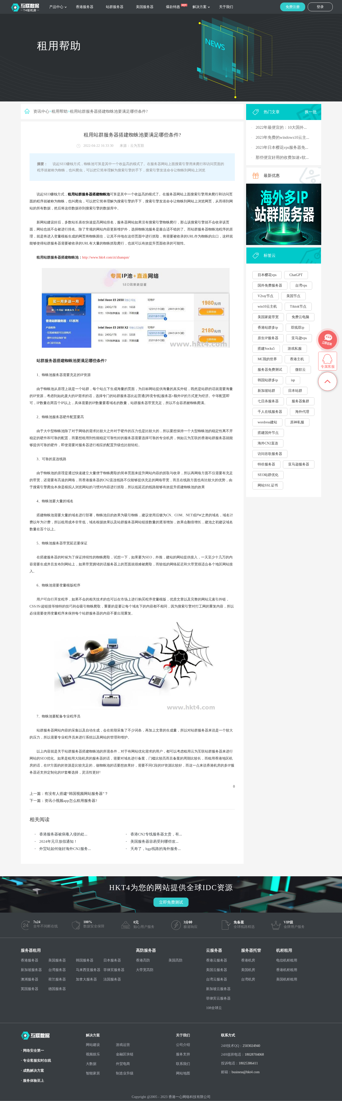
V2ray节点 (265, 296)
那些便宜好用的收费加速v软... (282, 157)
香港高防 (143, 960)
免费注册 (293, 7)
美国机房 (248, 970)
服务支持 (183, 1054)
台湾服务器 (57, 970)
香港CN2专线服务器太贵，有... (156, 834)
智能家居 (93, 1073)
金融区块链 (124, 1054)
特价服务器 (266, 464)
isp (293, 380)
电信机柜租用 (286, 960)
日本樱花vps (267, 275)
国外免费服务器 (270, 285)
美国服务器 (144, 7)
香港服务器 (84, 7)
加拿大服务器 (86, 979)
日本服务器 (112, 960)
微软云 (300, 370)
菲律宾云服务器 (218, 998)
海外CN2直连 (268, 443)
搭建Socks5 (266, 348)
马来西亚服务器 (88, 970)
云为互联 (137, 146)
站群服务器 (114, 7)
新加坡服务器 (31, 970)
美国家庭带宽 (268, 317)
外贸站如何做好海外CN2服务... (65, 849)
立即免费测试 (171, 902)
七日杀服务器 (268, 401)
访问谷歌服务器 (270, 454)
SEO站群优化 (268, 475)
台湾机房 (248, 979)
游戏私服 (295, 348)
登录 (320, 7)
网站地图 (183, 1073)
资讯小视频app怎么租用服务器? (71, 801)
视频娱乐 (93, 1054)
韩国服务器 (84, 960)
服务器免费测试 (270, 370)
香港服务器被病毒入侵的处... (63, 834)
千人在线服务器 (270, 412)
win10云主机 (267, 306)
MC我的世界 (267, 359)
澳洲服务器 (29, 979)
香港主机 (297, 359)
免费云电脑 (300, 317)
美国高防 (175, 960)
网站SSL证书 (268, 485)
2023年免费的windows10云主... (282, 137)
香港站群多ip (268, 327)
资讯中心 (41, 111)
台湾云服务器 (216, 979)
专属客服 (328, 367)
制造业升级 (124, 1073)
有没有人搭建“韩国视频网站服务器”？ (76, 794)
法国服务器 (112, 979)
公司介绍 (183, 1045)
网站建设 (93, 1045)
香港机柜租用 (286, 970)
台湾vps (301, 285)
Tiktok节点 (298, 306)
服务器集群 (300, 401)
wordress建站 (267, 422)
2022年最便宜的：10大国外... (281, 127)
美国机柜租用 (286, 979)
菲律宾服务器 (113, 970)
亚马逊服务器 (298, 464)
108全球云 (214, 1008)
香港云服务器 (216, 960)
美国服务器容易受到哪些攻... (154, 841)
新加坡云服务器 (218, 989)
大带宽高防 (144, 970)
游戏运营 (123, 1045)
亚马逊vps (299, 338)
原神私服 (297, 422)
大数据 (91, 1064)
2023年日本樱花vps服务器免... (282, 147)
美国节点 (293, 296)
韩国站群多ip (268, 380)
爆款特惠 (173, 7)
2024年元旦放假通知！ (58, 841)
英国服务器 (29, 989)
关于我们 (226, 7)
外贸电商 (123, 1064)
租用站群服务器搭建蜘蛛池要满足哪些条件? (109, 111)
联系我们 (183, 1064)
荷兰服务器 (57, 979)
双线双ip (297, 327)
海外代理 (302, 412)
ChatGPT (296, 275)
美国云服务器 (216, 970)
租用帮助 (60, 111)
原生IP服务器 (268, 338)
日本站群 (295, 391)
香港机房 (248, 960)
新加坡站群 (266, 391)
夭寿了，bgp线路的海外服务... (155, 849)
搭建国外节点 (268, 433)
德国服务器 (57, 989)
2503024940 (251, 1046)
